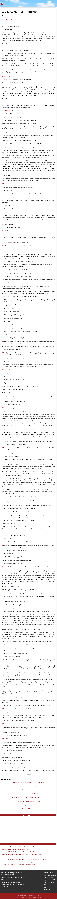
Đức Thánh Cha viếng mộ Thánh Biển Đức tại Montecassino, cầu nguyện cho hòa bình (20, 862)
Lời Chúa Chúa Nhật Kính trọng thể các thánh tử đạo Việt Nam (28, 793)
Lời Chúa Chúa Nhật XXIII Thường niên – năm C (28, 801)
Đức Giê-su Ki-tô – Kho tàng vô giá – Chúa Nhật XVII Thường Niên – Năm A (18, 864)
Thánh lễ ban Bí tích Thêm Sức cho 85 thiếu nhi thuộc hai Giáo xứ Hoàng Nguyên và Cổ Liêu (22, 854)
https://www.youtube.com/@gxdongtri (15, 884)
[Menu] (2, 4)
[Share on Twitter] (28, 775)
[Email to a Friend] (31, 775)
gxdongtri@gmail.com (9, 886)
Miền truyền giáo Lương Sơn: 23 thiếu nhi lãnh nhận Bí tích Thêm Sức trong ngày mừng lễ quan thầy (23, 859)
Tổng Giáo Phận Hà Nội (48, 877)
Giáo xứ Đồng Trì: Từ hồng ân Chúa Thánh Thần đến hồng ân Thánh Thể (17, 851)
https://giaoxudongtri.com (11, 881)
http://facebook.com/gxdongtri (13, 882)
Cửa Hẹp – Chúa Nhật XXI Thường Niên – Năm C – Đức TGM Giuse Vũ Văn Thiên (28, 805)
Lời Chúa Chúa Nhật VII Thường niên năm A (28, 786)
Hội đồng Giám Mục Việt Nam (50, 875)
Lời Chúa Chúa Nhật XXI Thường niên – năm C (28, 808)
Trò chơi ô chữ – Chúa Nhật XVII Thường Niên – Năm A (13, 857)
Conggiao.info (47, 889)
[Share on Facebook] (26, 775)
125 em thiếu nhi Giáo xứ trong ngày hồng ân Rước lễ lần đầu (15, 849)
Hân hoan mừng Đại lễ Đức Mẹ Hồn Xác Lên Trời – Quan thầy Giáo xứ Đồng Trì (19, 846)
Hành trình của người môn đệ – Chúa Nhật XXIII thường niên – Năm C (28, 797)
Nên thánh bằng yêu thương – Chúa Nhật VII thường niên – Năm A (28, 782)
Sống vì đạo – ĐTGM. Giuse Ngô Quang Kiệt (28, 790)
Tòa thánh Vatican (47, 873)
